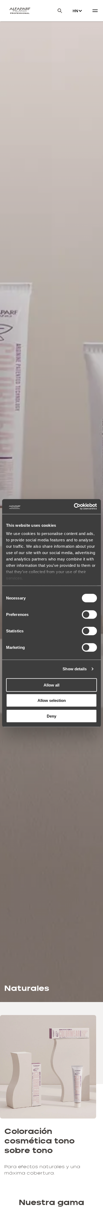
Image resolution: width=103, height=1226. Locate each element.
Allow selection (52, 700)
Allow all (51, 685)
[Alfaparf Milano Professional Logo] (19, 10)
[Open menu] (95, 10)
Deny (51, 716)
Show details (75, 669)
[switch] (89, 614)
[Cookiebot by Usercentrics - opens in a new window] (74, 506)
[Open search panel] (56, 11)
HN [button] (75, 10)
